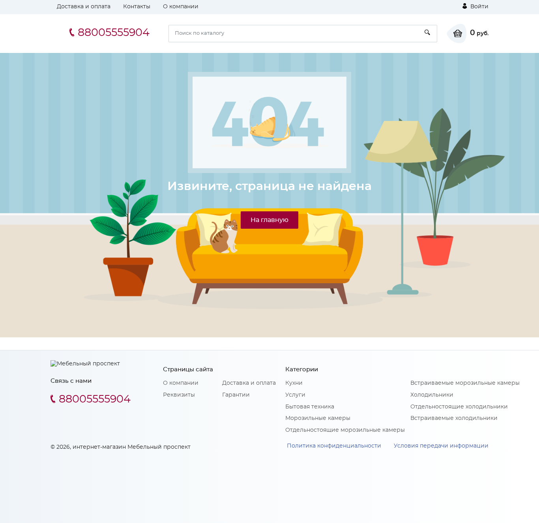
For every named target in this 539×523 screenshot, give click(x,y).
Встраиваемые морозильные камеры (465, 383)
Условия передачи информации (441, 446)
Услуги (295, 395)
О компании (180, 6)
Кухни (294, 383)
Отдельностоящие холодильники (459, 407)
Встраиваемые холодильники (454, 418)
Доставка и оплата (83, 6)
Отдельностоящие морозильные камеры (345, 430)
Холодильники (431, 395)
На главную (269, 220)
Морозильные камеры (317, 418)
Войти (478, 6)
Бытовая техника (309, 407)
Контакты (136, 6)
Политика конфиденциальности (334, 446)
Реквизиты (179, 395)
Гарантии (236, 395)
